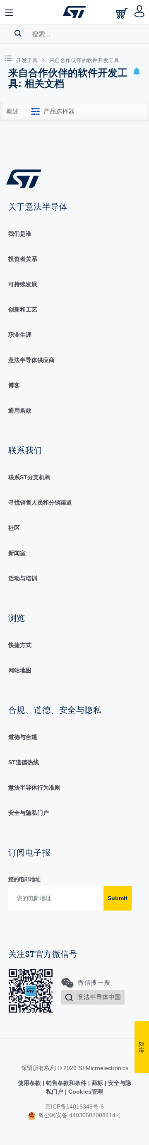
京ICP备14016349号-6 (74, 1106)
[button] (9, 12)
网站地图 (19, 670)
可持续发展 (22, 284)
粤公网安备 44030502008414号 (79, 1115)
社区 (14, 527)
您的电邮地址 (24, 879)
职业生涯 (19, 334)
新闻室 (17, 553)
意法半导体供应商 (31, 360)
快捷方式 (19, 645)
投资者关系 (22, 259)
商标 (97, 1083)
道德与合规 (22, 737)
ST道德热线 (23, 762)
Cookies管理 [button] (85, 1091)
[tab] (12, 111)
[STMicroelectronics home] (74, 12)
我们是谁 (19, 233)
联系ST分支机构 (29, 477)
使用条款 (30, 1083)
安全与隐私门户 (28, 812)
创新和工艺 (22, 309)
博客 (14, 385)
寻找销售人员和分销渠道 (40, 502)
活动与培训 (22, 578)
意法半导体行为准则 (34, 787)
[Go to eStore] (122, 13)
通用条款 (19, 410)
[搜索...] (18, 33)
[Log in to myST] (140, 12)
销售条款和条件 (66, 1083)
